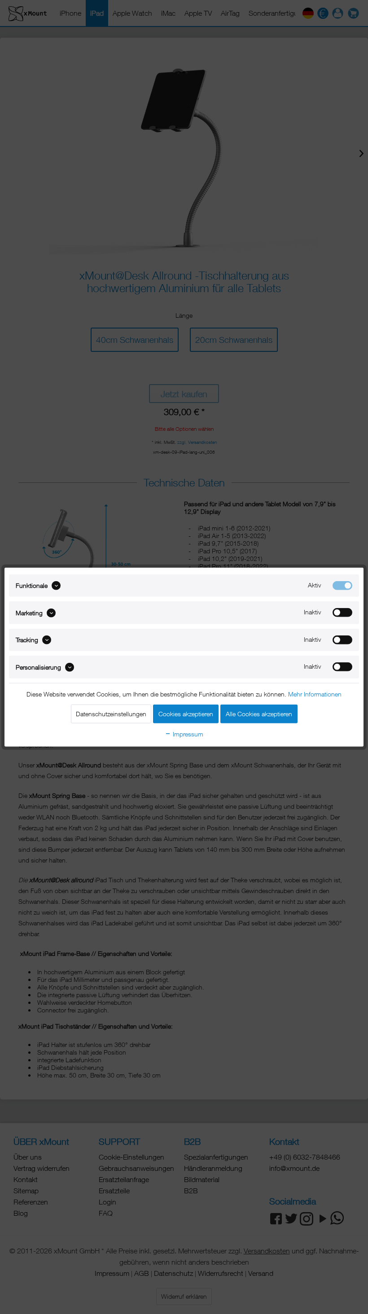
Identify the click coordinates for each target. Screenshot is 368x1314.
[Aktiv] (342, 585)
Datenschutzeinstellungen (111, 713)
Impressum (187, 733)
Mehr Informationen (315, 693)
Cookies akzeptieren (185, 713)
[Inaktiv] (342, 612)
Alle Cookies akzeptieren (259, 713)
